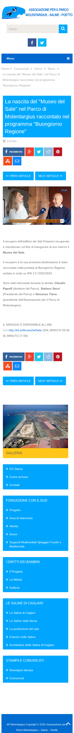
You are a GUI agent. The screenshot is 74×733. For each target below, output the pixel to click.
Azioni (13, 534)
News (51, 68)
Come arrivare (18, 476)
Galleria (14, 453)
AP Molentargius (16, 724)
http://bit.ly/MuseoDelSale (25, 330)
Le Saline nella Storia (23, 620)
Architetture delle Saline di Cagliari (31, 645)
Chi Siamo (16, 468)
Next (63, 425)
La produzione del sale (24, 628)
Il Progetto (16, 571)
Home (5, 68)
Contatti (14, 485)
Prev (8, 425)
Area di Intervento (21, 518)
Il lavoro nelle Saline (22, 637)
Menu (10, 58)
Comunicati (21, 68)
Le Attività (15, 579)
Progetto (15, 510)
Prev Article (20, 176)
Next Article (48, 176)
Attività (13, 526)
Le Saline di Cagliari (22, 612)
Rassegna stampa (21, 670)
